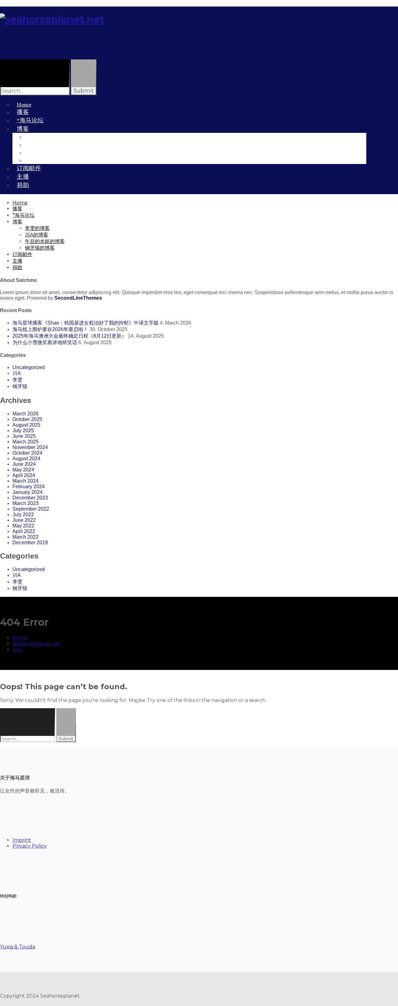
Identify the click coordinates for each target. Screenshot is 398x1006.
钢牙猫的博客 (46, 159)
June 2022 (24, 520)
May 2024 (23, 469)
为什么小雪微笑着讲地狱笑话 (44, 342)
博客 (23, 128)
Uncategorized (28, 367)
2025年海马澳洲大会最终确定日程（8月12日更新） (69, 336)
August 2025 (26, 425)
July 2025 (23, 430)
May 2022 (23, 525)
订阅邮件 (22, 254)
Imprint (21, 840)
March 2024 (25, 481)
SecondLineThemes (78, 298)
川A (16, 373)
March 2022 (25, 537)
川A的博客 (36, 235)
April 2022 (23, 531)
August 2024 (26, 458)
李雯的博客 (37, 228)
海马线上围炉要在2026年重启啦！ (50, 329)
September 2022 (30, 509)
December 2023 (30, 497)
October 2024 (27, 453)
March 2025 (25, 441)
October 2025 (27, 419)
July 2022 (23, 514)
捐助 (23, 184)
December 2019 (30, 542)
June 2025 (24, 436)
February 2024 (28, 486)
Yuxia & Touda (17, 947)
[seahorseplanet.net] (52, 19)
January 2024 (27, 492)
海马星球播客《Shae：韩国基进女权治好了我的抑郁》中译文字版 (85, 322)
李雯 (17, 379)
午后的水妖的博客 (45, 241)
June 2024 (24, 464)
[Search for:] (28, 739)
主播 (17, 261)
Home (20, 203)
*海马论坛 (23, 215)
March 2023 (25, 503)
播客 (17, 209)
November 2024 (30, 447)
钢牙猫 (19, 386)
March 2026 (25, 413)
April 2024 (23, 475)
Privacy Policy (29, 846)
